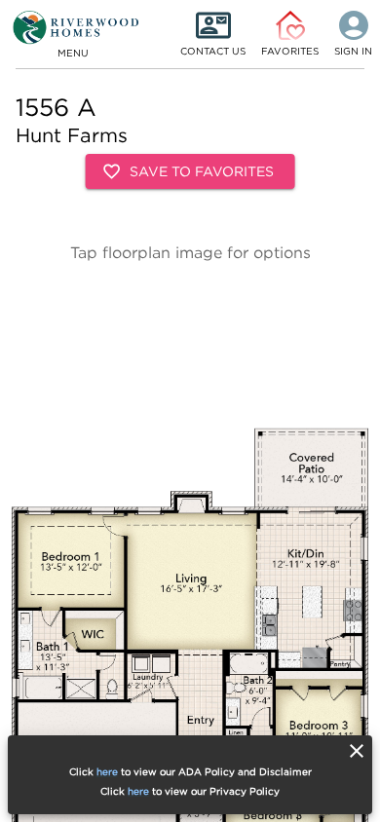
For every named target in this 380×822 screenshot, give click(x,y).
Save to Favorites (202, 171)
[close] (356, 750)
